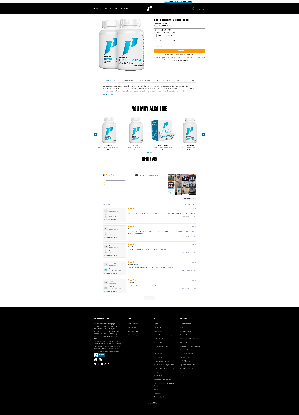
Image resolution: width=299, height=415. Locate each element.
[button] (162, 26)
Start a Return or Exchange (163, 335)
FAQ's (178, 80)
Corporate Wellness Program (190, 346)
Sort (181, 204)
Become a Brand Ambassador (190, 338)
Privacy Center (159, 389)
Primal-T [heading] (136, 145)
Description (110, 80)
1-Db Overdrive (112, 216)
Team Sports (184, 342)
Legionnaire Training (187, 368)
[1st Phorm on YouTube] (102, 364)
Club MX (182, 376)
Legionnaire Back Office (188, 365)
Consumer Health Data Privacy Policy (164, 385)
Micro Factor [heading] (163, 145)
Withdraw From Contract (162, 380)
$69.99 (163, 150)
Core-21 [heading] (109, 145)
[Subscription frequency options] (179, 35)
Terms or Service (159, 397)
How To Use (144, 80)
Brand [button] (124, 8)
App (115, 8)
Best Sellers (132, 327)
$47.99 (189, 150)
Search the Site (159, 324)
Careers (182, 372)
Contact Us (157, 327)
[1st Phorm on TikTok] (105, 364)
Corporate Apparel (186, 350)
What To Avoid (163, 80)
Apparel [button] (106, 8)
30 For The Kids (185, 361)
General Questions (160, 353)
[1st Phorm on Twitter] (108, 364)
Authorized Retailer (186, 353)
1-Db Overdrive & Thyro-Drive (115, 270)
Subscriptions (158, 342)
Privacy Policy (158, 393)
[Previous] (95, 134)
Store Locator (158, 350)
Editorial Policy (159, 372)
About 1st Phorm (185, 324)
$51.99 (109, 150)
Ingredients (127, 80)
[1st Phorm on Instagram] (98, 364)
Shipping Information (161, 361)
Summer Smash (185, 357)
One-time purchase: (167, 41)
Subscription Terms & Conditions (179, 60)
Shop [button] (95, 8)
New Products (133, 324)
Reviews (190, 80)
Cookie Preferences (160, 376)
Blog (181, 327)
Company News (185, 331)
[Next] (203, 134)
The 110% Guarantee (161, 346)
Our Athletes (184, 335)
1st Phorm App (133, 331)
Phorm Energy (133, 335)
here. (96, 339)
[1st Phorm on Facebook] (95, 364)
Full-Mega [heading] (190, 145)
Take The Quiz (159, 338)
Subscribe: (164, 30)
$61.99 (136, 150)
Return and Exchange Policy (164, 365)
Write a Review (190, 199)
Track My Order (159, 357)
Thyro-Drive (112, 234)
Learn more (190, 54)
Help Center (158, 331)
